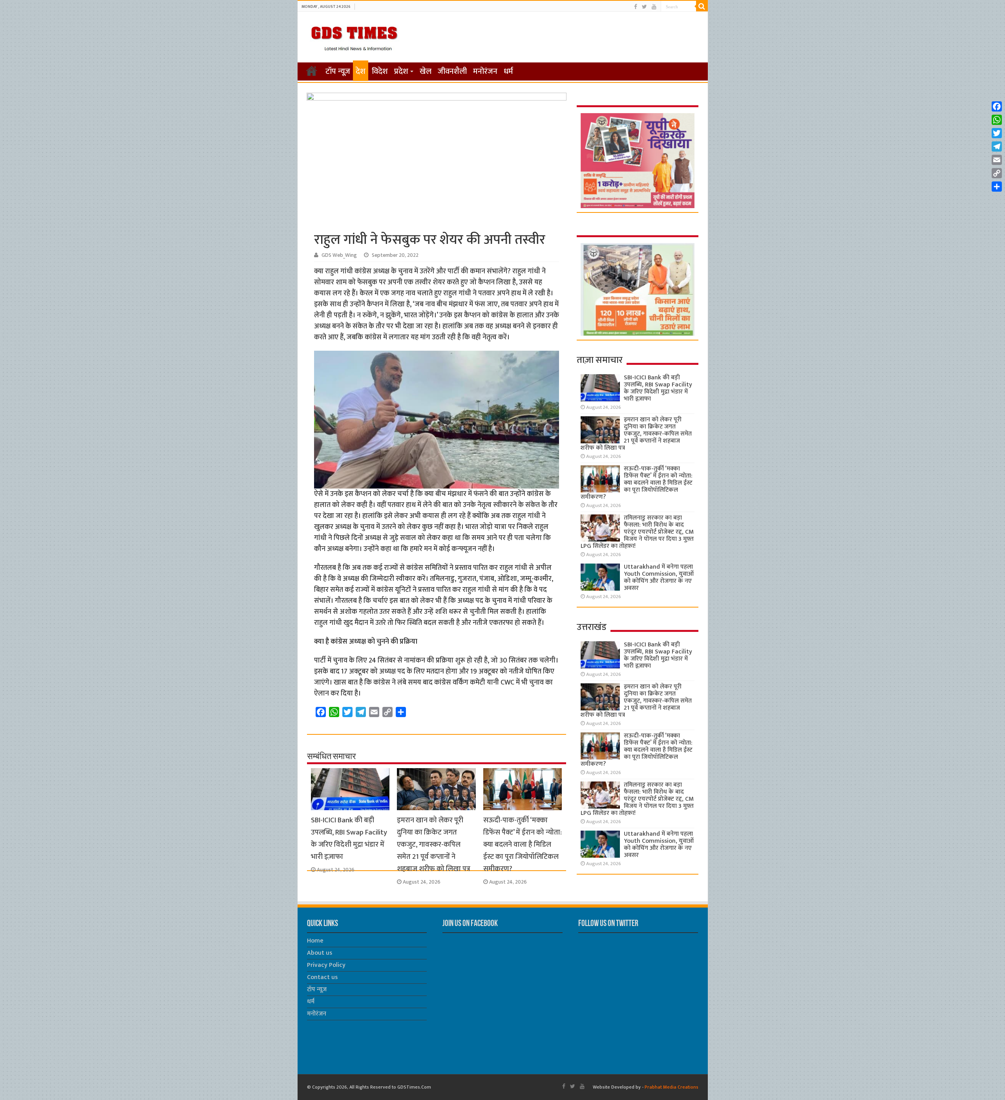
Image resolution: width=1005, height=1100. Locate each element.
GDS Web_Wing (339, 255)
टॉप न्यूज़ (337, 71)
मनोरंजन (485, 71)
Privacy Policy (326, 965)
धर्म (508, 71)
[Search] (702, 6)
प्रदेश (401, 71)
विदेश (380, 71)
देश (360, 71)
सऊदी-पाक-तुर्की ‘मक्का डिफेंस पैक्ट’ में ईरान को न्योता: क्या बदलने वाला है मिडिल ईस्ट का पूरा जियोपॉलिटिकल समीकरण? (522, 844)
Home (315, 940)
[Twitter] (644, 7)
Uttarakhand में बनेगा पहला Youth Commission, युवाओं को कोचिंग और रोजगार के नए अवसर (659, 577)
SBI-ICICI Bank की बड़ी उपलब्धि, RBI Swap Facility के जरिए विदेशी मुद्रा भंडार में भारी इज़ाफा (349, 838)
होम (312, 70)
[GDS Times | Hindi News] (354, 36)
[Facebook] (636, 7)
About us (319, 953)
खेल (425, 71)
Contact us (322, 977)
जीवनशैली (452, 71)
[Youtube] (654, 7)
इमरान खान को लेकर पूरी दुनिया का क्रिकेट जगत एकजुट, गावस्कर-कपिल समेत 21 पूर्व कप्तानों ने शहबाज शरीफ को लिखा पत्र (433, 844)
